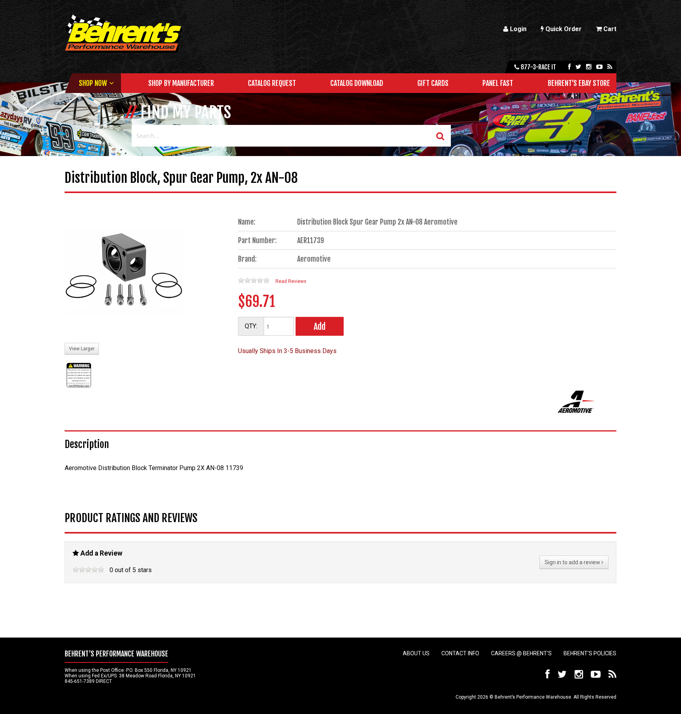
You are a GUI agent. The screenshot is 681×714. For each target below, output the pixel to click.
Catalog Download (356, 83)
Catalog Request (272, 83)
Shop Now (93, 83)
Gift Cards (432, 83)
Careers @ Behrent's (521, 653)
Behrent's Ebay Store (579, 83)
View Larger (82, 348)
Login (517, 29)
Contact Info (460, 653)
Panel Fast (497, 83)
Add (320, 326)
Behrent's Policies (590, 653)
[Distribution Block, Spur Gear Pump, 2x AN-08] (124, 273)
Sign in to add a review (573, 562)
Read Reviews (290, 281)
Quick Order (563, 29)
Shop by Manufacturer (181, 83)
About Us (416, 653)
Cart (609, 29)
